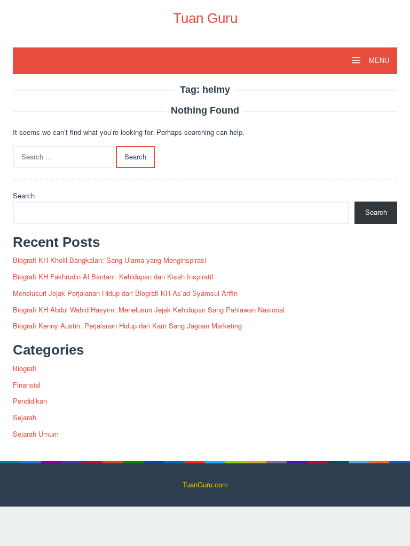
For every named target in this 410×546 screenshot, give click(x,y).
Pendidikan (30, 401)
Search (24, 195)
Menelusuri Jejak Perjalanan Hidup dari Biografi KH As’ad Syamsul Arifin (125, 293)
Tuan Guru (205, 18)
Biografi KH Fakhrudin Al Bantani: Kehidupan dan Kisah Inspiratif (113, 276)
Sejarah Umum (36, 434)
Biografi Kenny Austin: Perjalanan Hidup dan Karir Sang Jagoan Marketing (127, 325)
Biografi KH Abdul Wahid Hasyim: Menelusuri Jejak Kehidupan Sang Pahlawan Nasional (149, 309)
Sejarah (24, 417)
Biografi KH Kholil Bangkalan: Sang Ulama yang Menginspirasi (109, 260)
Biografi (24, 368)
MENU (378, 61)
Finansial (27, 385)
